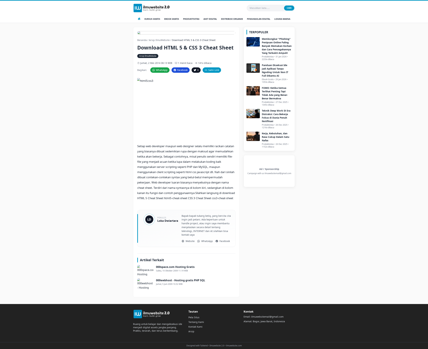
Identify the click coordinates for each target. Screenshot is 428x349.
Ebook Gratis (171, 19)
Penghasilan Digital (258, 19)
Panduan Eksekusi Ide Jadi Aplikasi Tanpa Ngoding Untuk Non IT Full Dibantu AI (275, 70)
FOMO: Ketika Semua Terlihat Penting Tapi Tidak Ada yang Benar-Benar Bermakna (275, 93)
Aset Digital (210, 19)
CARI (289, 8)
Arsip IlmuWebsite (159, 40)
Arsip (191, 331)
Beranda (142, 40)
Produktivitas (191, 19)
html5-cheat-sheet (175, 198)
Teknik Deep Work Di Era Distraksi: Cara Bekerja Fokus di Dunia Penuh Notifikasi (276, 116)
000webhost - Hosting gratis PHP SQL (180, 280)
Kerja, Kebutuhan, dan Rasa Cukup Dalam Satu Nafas (275, 137)
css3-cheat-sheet (222, 198)
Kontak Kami (195, 326)
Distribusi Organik (232, 19)
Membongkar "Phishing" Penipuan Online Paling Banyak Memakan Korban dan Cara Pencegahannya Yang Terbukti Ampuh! (277, 46)
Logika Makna (282, 19)
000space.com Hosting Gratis (175, 267)
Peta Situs (193, 317)
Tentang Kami (196, 322)
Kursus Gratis (152, 19)
